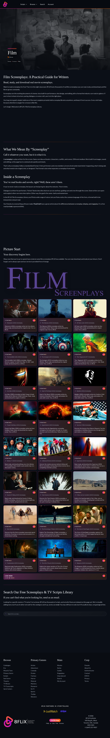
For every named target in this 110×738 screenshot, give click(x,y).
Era (4, 668)
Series (59, 668)
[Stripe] (63, 711)
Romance (34, 686)
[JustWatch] (50, 711)
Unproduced (61, 676)
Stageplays (60, 673)
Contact (87, 673)
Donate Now (55, 720)
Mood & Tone (8, 671)
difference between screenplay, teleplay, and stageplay (79, 204)
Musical (33, 681)
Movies (11, 57)
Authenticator (89, 671)
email (57, 605)
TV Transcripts (8, 686)
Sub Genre (6, 678)
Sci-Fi (32, 689)
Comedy (33, 671)
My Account (61, 681)
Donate (87, 665)
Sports (33, 691)
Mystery (34, 684)
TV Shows (6, 684)
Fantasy (33, 676)
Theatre (6, 681)
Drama (33, 673)
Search (59, 678)
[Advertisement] (55, 125)
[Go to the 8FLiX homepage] (10, 4)
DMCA (86, 676)
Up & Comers (7, 689)
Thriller (33, 694)
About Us (87, 668)
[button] (26, 4)
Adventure (34, 668)
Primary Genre (8, 673)
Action (33, 665)
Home (9, 61)
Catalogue (6, 665)
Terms (86, 681)
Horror (33, 678)
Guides (59, 671)
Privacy (86, 678)
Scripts (14, 61)
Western (34, 697)
